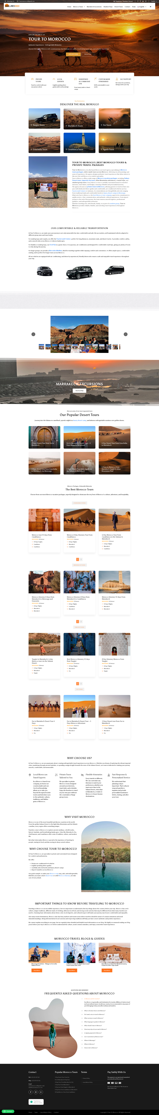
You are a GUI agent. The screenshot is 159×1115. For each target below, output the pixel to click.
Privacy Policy (86, 1078)
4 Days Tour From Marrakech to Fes (64, 1082)
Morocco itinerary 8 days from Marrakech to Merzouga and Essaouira (43, 599)
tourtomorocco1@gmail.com (36, 1085)
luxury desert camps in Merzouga (114, 193)
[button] (8, 1111)
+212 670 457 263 (35, 1077)
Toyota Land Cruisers (79, 191)
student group (114, 203)
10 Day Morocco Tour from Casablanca (65, 1092)
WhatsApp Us (10, 1)
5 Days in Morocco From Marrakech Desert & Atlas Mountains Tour (111, 469)
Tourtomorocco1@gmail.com (26, 1)
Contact (127, 7)
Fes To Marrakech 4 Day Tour (62, 1079)
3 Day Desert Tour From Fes (62, 1077)
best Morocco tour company (102, 195)
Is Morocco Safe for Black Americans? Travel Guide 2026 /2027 (78, 964)
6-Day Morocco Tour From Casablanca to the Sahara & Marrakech (112, 537)
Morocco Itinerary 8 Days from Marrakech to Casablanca (78, 598)
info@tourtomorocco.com (35, 1087)
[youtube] (143, 1)
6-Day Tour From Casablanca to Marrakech (66, 1089)
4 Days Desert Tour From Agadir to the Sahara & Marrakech (79, 470)
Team (133, 7)
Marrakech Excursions (94, 7)
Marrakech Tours (79, 565)
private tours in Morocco (95, 187)
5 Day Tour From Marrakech (62, 1084)
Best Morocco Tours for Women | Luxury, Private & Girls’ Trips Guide (114, 964)
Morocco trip (54, 873)
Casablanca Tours (80, 503)
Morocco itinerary (64, 875)
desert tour (49, 875)
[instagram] (145, 1)
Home (69, 7)
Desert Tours (118, 7)
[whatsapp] (41, 1092)
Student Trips (108, 7)
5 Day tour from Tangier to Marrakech (65, 1087)
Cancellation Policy (88, 1082)
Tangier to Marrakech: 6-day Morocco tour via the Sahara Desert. (42, 661)
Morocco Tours (78, 7)
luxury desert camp (79, 420)
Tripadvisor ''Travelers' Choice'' (124, 1)
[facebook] (31, 1092)
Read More (37, 970)
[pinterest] (140, 1)
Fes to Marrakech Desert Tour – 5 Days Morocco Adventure (78, 444)
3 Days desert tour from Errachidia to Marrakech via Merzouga (44, 470)
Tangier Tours (79, 627)
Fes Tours (79, 689)
